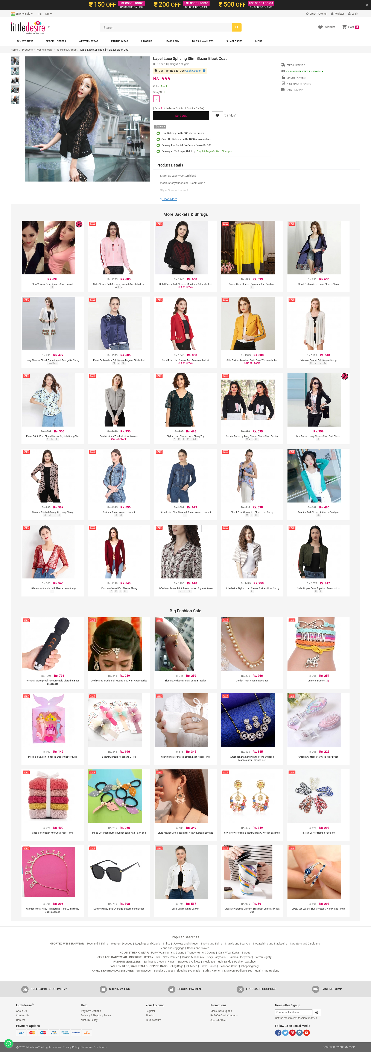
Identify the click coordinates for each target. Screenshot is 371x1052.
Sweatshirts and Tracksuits (270, 943)
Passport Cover (228, 966)
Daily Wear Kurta (228, 952)
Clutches (191, 966)
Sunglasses (234, 41)
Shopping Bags (250, 966)
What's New (25, 41)
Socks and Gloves (198, 948)
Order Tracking (318, 13)
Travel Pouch (208, 966)
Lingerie (146, 41)
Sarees (246, 952)
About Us (21, 1011)
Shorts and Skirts (211, 943)
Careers (20, 1020)
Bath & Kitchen (212, 970)
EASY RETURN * (294, 89)
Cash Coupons (224, 1015)
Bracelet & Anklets (189, 961)
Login (354, 13)
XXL (194, 439)
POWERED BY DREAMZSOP (339, 1047)
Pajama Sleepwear (240, 957)
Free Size (52, 363)
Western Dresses (121, 943)
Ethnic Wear (119, 41)
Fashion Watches (245, 961)
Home (14, 49)
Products (27, 49)
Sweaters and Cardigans (305, 943)
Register (339, 13)
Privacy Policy (71, 1047)
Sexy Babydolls (216, 957)
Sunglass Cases (163, 970)
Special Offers (56, 41)
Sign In (150, 1015)
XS (318, 515)
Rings (171, 961)
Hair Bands (224, 961)
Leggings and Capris (147, 943)
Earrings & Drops (153, 961)
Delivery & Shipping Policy (96, 1015)
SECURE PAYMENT (296, 77)
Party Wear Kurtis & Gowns (167, 952)
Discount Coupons (221, 1011)
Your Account (153, 1020)
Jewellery (172, 41)
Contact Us (22, 1015)
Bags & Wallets (202, 41)
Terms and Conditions (93, 1047)
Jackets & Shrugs (66, 49)
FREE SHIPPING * (295, 65)
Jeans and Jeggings (172, 948)
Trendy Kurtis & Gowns (201, 952)
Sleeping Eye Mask (188, 970)
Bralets (148, 957)
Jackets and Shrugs (185, 943)
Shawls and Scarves (237, 943)
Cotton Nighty (263, 957)
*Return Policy (89, 1020)
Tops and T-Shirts (97, 943)
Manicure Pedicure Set (238, 970)
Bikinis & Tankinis (193, 957)
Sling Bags (176, 966)
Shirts (166, 943)
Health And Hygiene (267, 970)
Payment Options (91, 1011)
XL (123, 363)
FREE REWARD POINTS (298, 83)
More (258, 41)
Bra (158, 957)
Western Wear (88, 41)
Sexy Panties (171, 957)
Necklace (209, 961)
